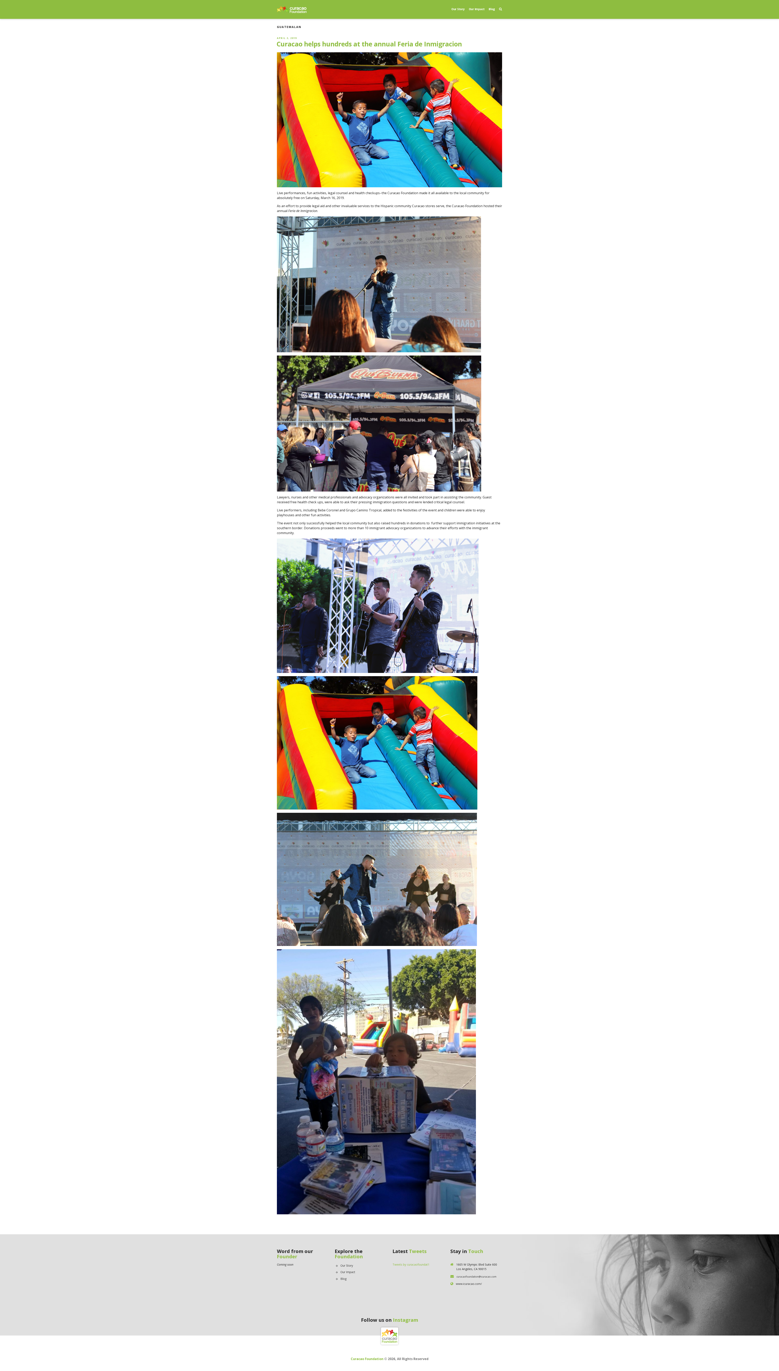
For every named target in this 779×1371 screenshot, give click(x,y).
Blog (492, 9)
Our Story (458, 9)
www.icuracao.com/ (469, 1284)
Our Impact (477, 9)
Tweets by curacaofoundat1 (411, 1264)
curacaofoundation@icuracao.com (476, 1276)
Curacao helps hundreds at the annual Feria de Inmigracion (369, 44)
